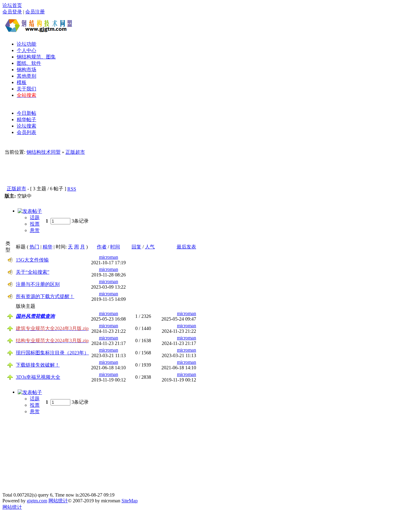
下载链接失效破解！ (38, 364)
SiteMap (130, 500)
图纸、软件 (29, 63)
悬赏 (35, 230)
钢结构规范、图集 (36, 56)
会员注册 (35, 11)
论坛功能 (26, 44)
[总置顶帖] (10, 317)
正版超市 (75, 152)
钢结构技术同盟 (43, 152)
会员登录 (12, 11)
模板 (21, 82)
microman (108, 257)
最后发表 (186, 246)
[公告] (10, 261)
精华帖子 (26, 119)
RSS (71, 188)
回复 (136, 246)
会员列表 (26, 132)
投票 (35, 224)
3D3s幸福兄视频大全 (38, 377)
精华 (47, 246)
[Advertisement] (187, 25)
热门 (34, 246)
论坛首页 (12, 5)
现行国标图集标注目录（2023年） (52, 352)
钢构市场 (26, 69)
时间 (115, 246)
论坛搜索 (26, 125)
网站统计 (58, 500)
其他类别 (26, 76)
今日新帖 (26, 113)
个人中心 (26, 50)
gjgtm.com (37, 500)
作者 (102, 246)
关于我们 (26, 88)
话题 (35, 217)
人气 (150, 246)
